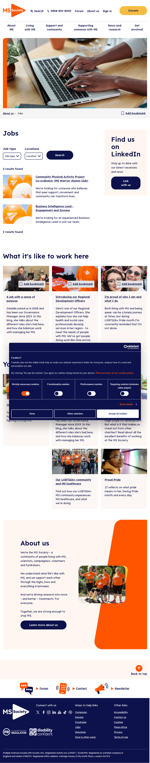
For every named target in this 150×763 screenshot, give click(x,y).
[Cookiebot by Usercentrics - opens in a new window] (126, 347)
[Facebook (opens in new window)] (43, 712)
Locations (32, 149)
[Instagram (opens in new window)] (49, 712)
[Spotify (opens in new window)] (70, 712)
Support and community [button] (54, 27)
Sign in (107, 11)
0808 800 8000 (61, 11)
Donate (133, 10)
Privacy (118, 732)
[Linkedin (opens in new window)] (54, 712)
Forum (79, 11)
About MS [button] (11, 27)
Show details (126, 404)
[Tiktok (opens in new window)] (65, 712)
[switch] (58, 393)
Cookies (118, 722)
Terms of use (121, 737)
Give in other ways (85, 737)
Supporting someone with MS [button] (85, 27)
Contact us (120, 717)
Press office (120, 727)
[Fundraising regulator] (14, 731)
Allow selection (75, 413)
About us (93, 11)
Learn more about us (43, 625)
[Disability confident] (41, 732)
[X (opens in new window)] (38, 712)
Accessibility (121, 712)
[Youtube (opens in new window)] (59, 712)
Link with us (126, 183)
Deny (32, 413)
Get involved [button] (137, 27)
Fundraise (80, 722)
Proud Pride (113, 479)
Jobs (77, 727)
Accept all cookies (118, 413)
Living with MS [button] (30, 27)
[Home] (14, 11)
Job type (9, 149)
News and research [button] (114, 27)
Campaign (81, 712)
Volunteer (80, 732)
